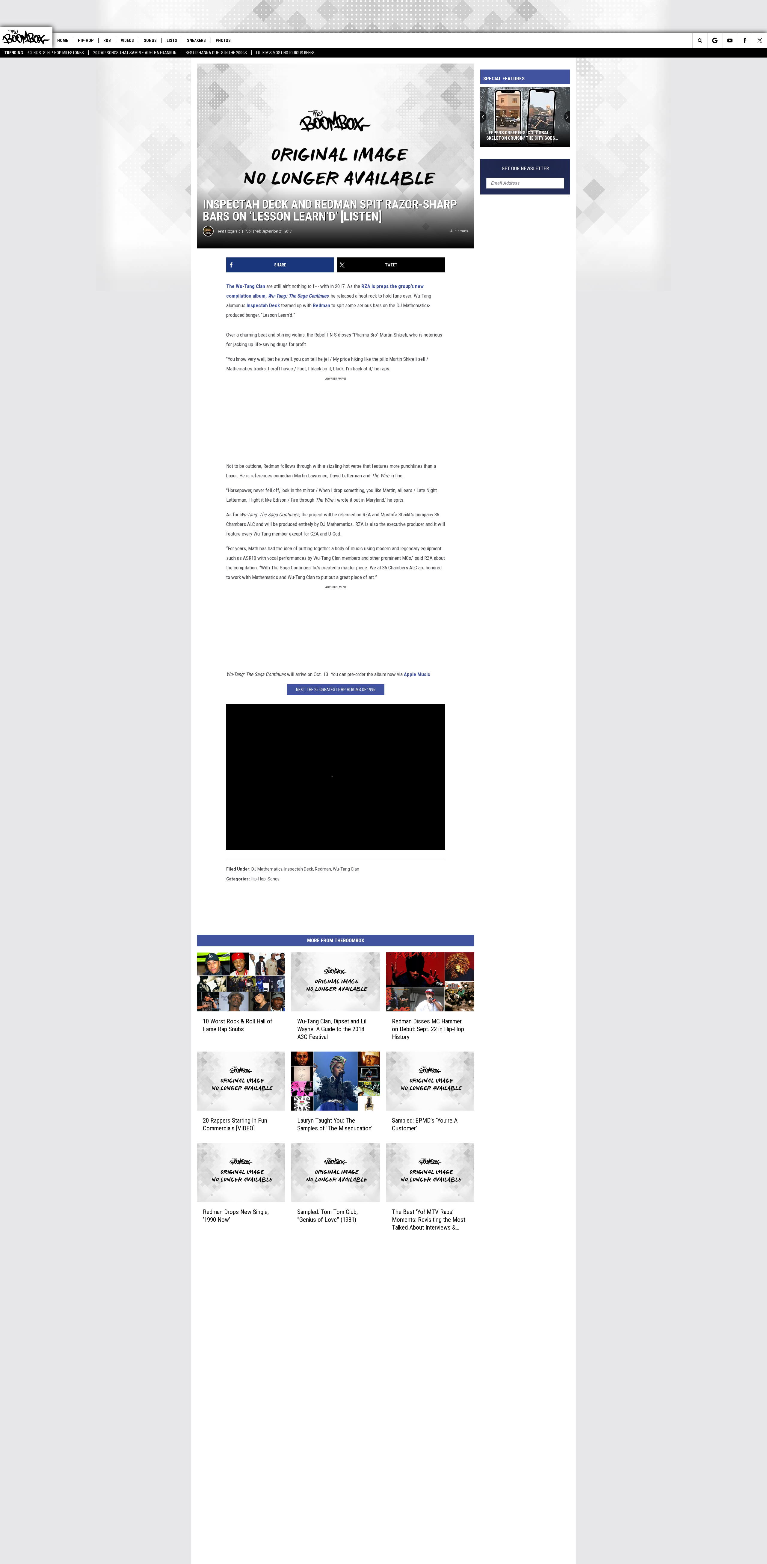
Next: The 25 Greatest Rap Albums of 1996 (335, 689)
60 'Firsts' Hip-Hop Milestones (56, 52)
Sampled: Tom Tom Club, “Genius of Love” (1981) (327, 1215)
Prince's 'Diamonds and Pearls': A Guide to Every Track (522, 135)
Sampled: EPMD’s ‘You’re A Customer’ (425, 1124)
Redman (321, 305)
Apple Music (417, 674)
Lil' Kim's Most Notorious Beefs (285, 52)
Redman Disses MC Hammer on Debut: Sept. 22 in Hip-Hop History (428, 1029)
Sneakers (196, 40)
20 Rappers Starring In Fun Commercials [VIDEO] (235, 1124)
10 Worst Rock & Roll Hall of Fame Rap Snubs (237, 1025)
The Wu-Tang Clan (245, 286)
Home (62, 40)
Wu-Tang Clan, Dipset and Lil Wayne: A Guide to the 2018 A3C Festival (331, 1029)
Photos (223, 40)
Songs (150, 40)
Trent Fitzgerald (228, 231)
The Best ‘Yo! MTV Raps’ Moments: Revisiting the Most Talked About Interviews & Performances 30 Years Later (428, 1219)
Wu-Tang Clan (346, 869)
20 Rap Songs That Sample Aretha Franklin (134, 52)
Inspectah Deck (263, 305)
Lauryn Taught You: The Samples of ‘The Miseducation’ (334, 1124)
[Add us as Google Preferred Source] (714, 40)
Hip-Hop (85, 40)
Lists (172, 40)
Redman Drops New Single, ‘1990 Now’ (236, 1215)
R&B (107, 40)
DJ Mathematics (267, 869)
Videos (127, 40)
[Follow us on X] (759, 40)
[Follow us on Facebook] (744, 40)
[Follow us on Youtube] (729, 40)
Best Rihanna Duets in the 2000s (216, 52)
